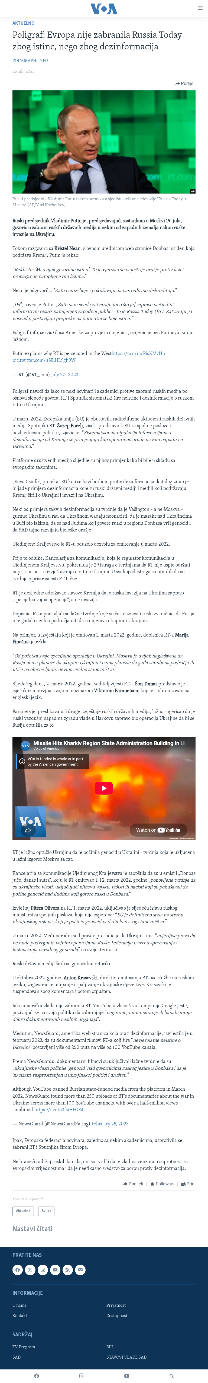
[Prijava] (80, 1270)
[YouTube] (126, 1376)
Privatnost (116, 1305)
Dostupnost (116, 1316)
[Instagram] (81, 1376)
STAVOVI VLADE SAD (126, 1358)
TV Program (23, 1347)
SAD (16, 1358)
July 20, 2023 (64, 375)
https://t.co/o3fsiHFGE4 (59, 1110)
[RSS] (68, 1270)
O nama (19, 1305)
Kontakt (19, 1316)
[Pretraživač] (172, 1376)
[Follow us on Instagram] (43, 1270)
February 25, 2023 (110, 1124)
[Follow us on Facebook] (17, 1270)
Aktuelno (23, 23)
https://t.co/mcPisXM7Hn (138, 354)
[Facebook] (36, 1376)
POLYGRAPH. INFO (30, 61)
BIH (109, 1347)
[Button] (186, 83)
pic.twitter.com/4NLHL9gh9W (44, 360)
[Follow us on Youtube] (55, 1270)
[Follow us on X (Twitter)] (30, 1270)
